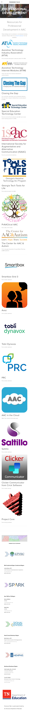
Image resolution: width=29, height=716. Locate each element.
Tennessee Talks (14, 2)
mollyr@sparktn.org (8, 610)
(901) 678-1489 (7, 682)
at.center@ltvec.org (8, 571)
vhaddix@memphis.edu (8, 672)
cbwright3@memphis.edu (9, 680)
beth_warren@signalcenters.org (10, 641)
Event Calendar (19, 35)
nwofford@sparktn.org (8, 602)
